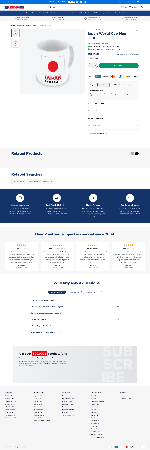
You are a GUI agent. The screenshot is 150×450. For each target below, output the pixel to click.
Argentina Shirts (39, 396)
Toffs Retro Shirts (68, 415)
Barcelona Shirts (10, 401)
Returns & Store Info (92, 292)
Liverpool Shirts (10, 412)
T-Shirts (96, 13)
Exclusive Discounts (97, 437)
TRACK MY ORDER (124, 2)
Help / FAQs (95, 404)
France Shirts (38, 404)
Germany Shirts (39, 407)
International (65, 13)
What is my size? (123, 54)
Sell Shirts (94, 418)
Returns (93, 410)
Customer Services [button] (97, 392)
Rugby (104, 13)
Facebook (123, 396)
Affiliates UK (95, 423)
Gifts (80, 13)
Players (34, 13)
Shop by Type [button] (66, 392)
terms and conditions (51, 364)
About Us (94, 396)
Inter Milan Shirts (10, 407)
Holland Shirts (38, 410)
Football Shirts (43, 13)
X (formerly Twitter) (126, 399)
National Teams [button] (39, 392)
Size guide (135, 54)
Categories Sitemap (97, 401)
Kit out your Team (68, 396)
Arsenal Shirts (9, 399)
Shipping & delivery (57, 292)
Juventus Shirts (10, 410)
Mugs (36, 25)
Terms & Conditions (97, 434)
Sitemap (93, 399)
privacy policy (38, 364)
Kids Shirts (65, 412)
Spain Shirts (38, 418)
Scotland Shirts (39, 415)
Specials (121, 13)
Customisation (74, 292)
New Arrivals (112, 13)
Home (27, 13)
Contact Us (94, 429)
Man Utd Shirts (10, 415)
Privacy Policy (95, 432)
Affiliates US (95, 421)
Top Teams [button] (8, 392)
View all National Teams (42, 421)
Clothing (74, 13)
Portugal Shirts (38, 412)
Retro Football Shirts (69, 399)
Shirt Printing (95, 415)
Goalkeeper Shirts (68, 410)
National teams (18, 181)
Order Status (95, 407)
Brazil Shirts (38, 399)
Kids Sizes (88, 13)
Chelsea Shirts (10, 404)
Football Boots (67, 401)
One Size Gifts (94, 58)
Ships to (93, 85)
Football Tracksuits (68, 407)
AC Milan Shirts (10, 396)
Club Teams (55, 13)
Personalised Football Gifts (24, 25)
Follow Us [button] (123, 392)
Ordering (94, 426)
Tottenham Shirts (10, 418)
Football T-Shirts (67, 404)
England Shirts (38, 401)
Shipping (94, 412)
